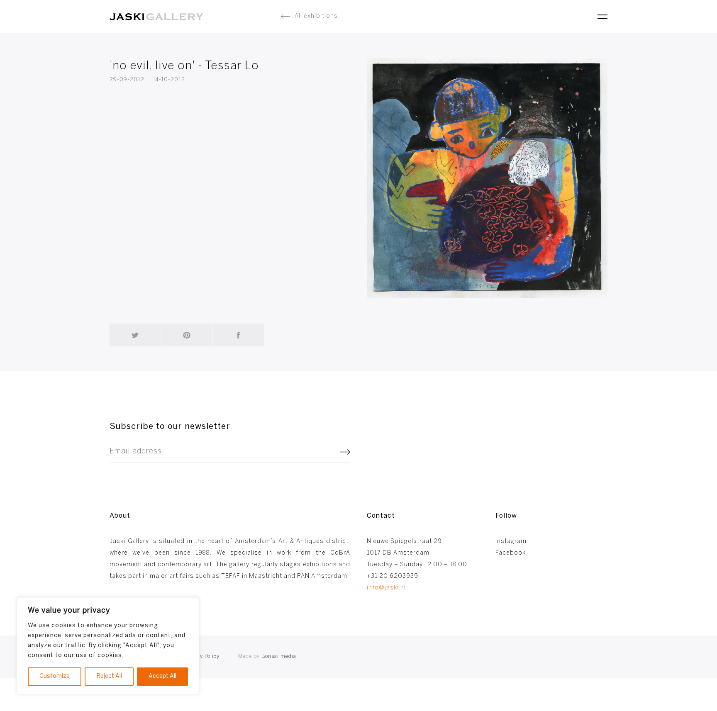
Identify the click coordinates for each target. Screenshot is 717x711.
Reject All (109, 676)
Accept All (162, 676)
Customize (54, 676)
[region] (108, 645)
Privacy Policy (201, 656)
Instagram (511, 541)
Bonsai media (267, 656)
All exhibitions (316, 16)
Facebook (510, 553)
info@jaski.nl (386, 588)
